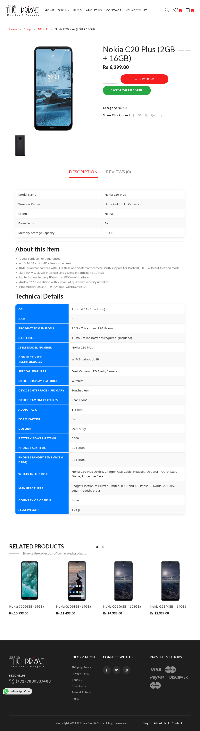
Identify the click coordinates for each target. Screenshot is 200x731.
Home (13, 29)
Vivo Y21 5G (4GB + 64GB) (188, 48)
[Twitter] (139, 115)
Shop (27, 29)
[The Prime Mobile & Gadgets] (22, 10)
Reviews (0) (118, 171)
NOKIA (43, 29)
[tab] (83, 173)
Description (83, 171)
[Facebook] (134, 115)
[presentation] (9, 591)
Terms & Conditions (79, 683)
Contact (177, 723)
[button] (97, 547)
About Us (160, 723)
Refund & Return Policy (82, 695)
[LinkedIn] (160, 115)
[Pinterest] (146, 115)
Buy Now (146, 79)
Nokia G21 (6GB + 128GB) (181, 48)
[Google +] (153, 115)
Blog (145, 723)
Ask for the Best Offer (127, 90)
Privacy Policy (80, 673)
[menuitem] (49, 10)
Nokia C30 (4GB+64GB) (26, 606)
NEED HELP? (17, 675)
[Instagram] (126, 670)
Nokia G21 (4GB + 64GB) (168, 606)
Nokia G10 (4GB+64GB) (73, 606)
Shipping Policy (81, 667)
